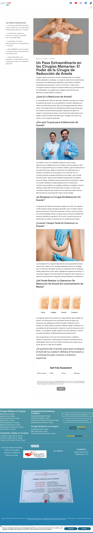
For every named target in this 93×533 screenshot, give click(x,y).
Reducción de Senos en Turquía (10, 425)
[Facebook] (70, 3)
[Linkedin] (85, 3)
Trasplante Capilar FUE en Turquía (11, 436)
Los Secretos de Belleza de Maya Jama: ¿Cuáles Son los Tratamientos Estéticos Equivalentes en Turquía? (17, 28)
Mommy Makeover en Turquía (10, 423)
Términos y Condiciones (11, 453)
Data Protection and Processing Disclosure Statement (50, 382)
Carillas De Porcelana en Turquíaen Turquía (45, 420)
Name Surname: (42, 373)
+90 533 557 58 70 (82, 452)
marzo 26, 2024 (42, 58)
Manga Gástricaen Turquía (39, 429)
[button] (77, 428)
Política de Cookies (11, 455)
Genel (53, 58)
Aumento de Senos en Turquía (9, 418)
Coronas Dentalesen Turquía (40, 418)
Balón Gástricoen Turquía (39, 431)
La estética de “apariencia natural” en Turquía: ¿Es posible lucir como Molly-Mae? (16, 35)
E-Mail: (51, 373)
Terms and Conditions (60, 381)
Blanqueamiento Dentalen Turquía (42, 422)
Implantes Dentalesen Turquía (41, 416)
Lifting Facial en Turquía (7, 429)
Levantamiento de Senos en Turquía (11, 427)
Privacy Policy (80, 381)
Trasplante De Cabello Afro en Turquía (12, 440)
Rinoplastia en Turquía (7, 414)
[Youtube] (75, 3)
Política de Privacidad (12, 450)
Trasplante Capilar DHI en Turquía (11, 438)
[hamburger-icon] (91, 7)
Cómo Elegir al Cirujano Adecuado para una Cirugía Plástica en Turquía (17, 43)
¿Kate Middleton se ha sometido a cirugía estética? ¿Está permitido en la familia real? (17, 51)
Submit (61, 389)
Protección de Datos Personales (11, 448)
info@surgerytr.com (81, 454)
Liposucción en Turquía (7, 416)
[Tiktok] (90, 3)
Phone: (64, 373)
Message (77, 373)
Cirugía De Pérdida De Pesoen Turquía (43, 433)
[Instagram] (80, 3)
